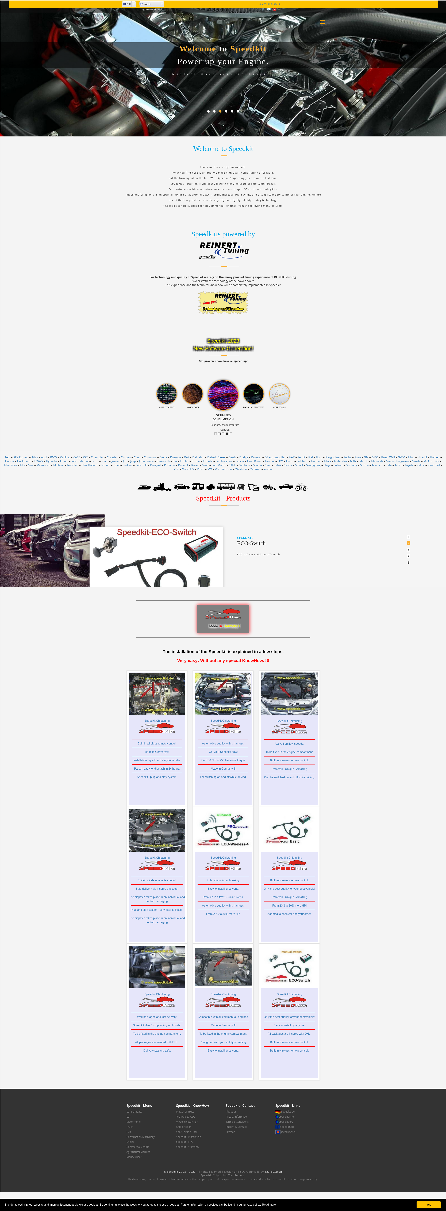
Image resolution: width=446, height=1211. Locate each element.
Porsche (169, 465)
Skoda (288, 465)
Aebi (7, 457)
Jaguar (116, 461)
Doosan (256, 457)
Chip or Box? (183, 1126)
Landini (270, 461)
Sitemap (230, 1131)
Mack (327, 461)
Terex (398, 465)
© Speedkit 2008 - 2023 (180, 1171)
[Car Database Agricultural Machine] (301, 487)
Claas (137, 457)
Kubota (208, 461)
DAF (186, 457)
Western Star (223, 469)
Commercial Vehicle (137, 1146)
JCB (125, 461)
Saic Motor (219, 465)
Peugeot (155, 465)
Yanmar (255, 469)
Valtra (421, 465)
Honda (9, 461)
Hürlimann (24, 461)
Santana (244, 465)
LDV (280, 461)
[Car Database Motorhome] (198, 487)
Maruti (363, 461)
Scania (257, 465)
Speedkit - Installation (188, 1137)
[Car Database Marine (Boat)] (144, 487)
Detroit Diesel (216, 457)
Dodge (243, 457)
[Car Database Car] (182, 487)
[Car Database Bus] (226, 487)
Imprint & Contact (236, 1126)
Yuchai (268, 469)
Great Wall (388, 457)
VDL (176, 469)
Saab (205, 465)
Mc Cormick (431, 461)
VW (209, 469)
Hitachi (422, 457)
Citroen (126, 457)
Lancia (240, 461)
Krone (196, 461)
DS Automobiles (275, 457)
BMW (53, 457)
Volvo (200, 469)
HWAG (38, 461)
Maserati (377, 461)
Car (128, 1116)
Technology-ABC (185, 1116)
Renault (183, 465)
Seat (268, 465)
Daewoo (175, 457)
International (80, 461)
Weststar (241, 469)
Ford (319, 457)
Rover (195, 465)
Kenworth (163, 461)
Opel (116, 465)
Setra (277, 465)
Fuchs (347, 457)
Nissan (105, 465)
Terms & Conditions (237, 1121)
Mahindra (340, 461)
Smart (299, 465)
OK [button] (429, 1204)
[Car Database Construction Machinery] (253, 487)
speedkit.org (286, 1121)
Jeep (133, 461)
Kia (175, 461)
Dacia (163, 457)
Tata (389, 465)
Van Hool (434, 465)
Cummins (150, 457)
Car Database (134, 1111)
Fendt (301, 457)
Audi (44, 457)
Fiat (310, 457)
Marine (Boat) (134, 1157)
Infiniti (64, 461)
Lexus (290, 461)
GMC (375, 457)
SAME (232, 465)
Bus (128, 1131)
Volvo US (188, 469)
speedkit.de (288, 1111)
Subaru (338, 465)
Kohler (184, 461)
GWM (401, 457)
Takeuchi (377, 465)
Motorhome (133, 1121)
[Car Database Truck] (162, 487)
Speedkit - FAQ (184, 1141)
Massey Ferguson (397, 461)
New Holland (90, 465)
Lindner (316, 461)
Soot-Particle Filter (186, 1131)
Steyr (327, 465)
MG (22, 465)
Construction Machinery (140, 1137)
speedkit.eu (287, 1126)
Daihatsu (198, 457)
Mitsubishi (43, 465)
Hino (411, 457)
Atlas (35, 457)
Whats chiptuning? (187, 1121)
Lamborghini (224, 461)
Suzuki (364, 465)
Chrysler (112, 457)
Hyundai (51, 461)
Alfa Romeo (20, 457)
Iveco (105, 461)
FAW (292, 457)
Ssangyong (313, 465)
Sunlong (351, 465)
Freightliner (333, 457)
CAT (85, 457)
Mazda (416, 461)
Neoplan (72, 465)
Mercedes (10, 465)
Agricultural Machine (138, 1151)
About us (231, 1111)
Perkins (127, 465)
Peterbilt (141, 465)
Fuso (358, 457)
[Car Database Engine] (210, 487)
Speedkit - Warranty (187, 1146)
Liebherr (302, 461)
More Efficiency (220, 434)
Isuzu (95, 461)
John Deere (146, 461)
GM (366, 457)
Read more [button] (269, 1204)
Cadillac (65, 457)
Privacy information (237, 1116)
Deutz (232, 457)
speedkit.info (286, 1116)
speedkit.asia (287, 1131)
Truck (129, 1126)
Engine (130, 1141)
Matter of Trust (185, 1111)
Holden (435, 457)
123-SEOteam (274, 1171)
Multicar (58, 465)
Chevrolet (97, 457)
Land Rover (254, 461)
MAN (353, 461)
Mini (30, 465)
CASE (76, 457)
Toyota (409, 465)
